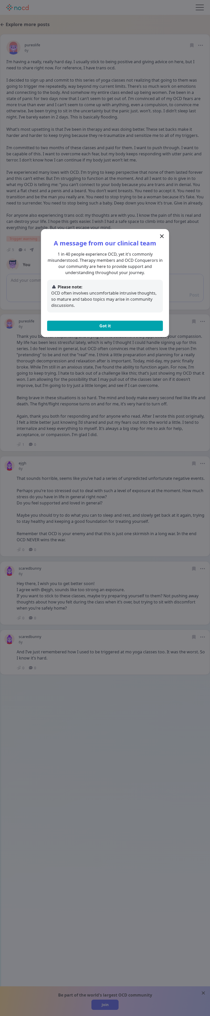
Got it (105, 326)
